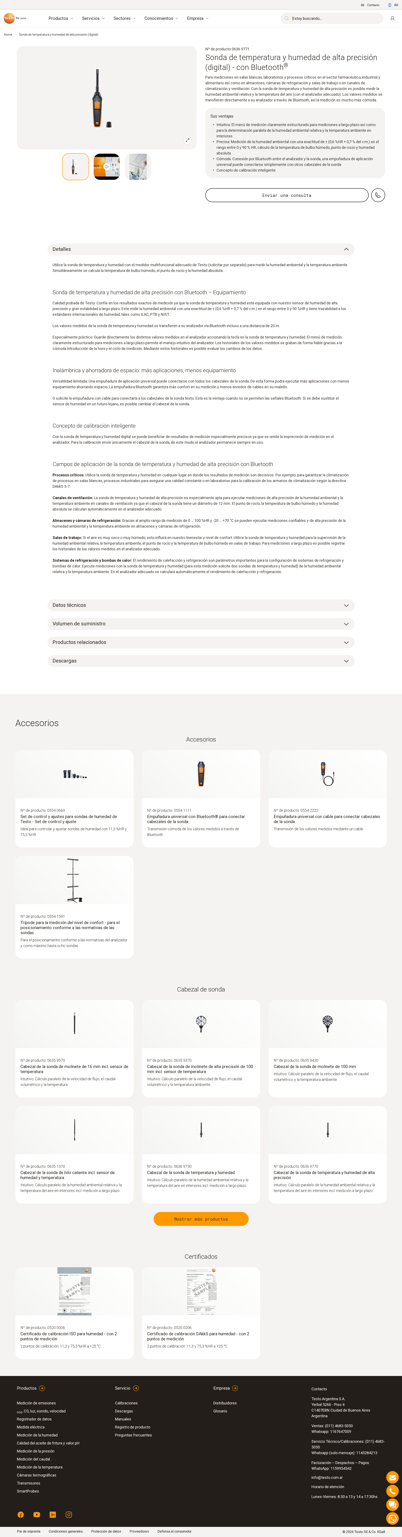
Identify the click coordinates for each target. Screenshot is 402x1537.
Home (8, 34)
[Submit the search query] (285, 18)
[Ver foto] (75, 166)
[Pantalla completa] (187, 140)
